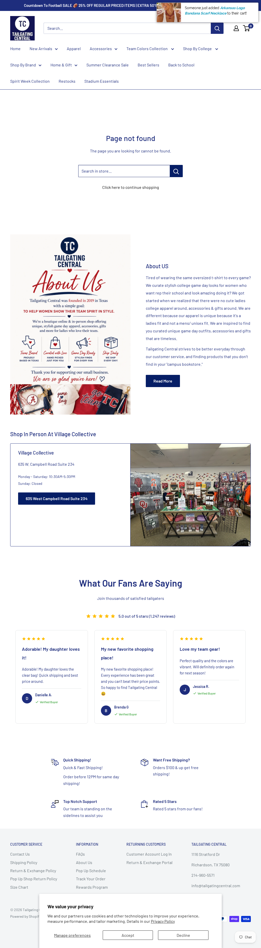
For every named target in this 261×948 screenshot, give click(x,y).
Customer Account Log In (149, 854)
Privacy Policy (163, 921)
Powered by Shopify (25, 916)
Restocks (67, 81)
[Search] (217, 28)
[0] (246, 28)
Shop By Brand (23, 64)
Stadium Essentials (101, 81)
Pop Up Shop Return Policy (33, 878)
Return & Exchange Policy (33, 870)
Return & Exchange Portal (149, 862)
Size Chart (19, 887)
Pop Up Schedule (91, 870)
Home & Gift (61, 64)
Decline (183, 935)
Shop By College (198, 48)
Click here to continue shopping (130, 187)
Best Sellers (148, 64)
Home (15, 48)
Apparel (74, 48)
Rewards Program (92, 887)
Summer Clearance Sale (107, 64)
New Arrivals (41, 48)
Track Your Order (91, 878)
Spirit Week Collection (30, 81)
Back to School (181, 64)
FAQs (80, 854)
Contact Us (20, 854)
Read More (162, 380)
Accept (128, 935)
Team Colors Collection (147, 48)
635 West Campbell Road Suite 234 (56, 498)
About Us (84, 862)
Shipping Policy (23, 862)
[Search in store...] (176, 171)
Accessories (101, 48)
